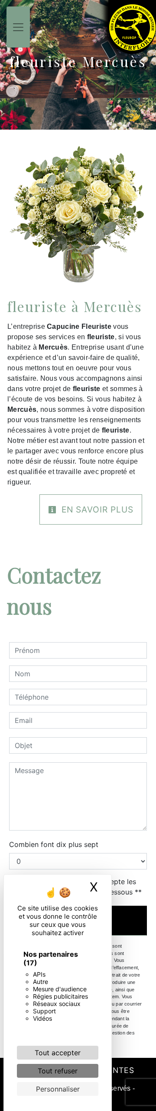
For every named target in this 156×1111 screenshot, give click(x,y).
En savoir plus (96, 509)
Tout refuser (58, 1070)
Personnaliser (58, 1089)
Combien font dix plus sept (53, 844)
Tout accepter (58, 1052)
